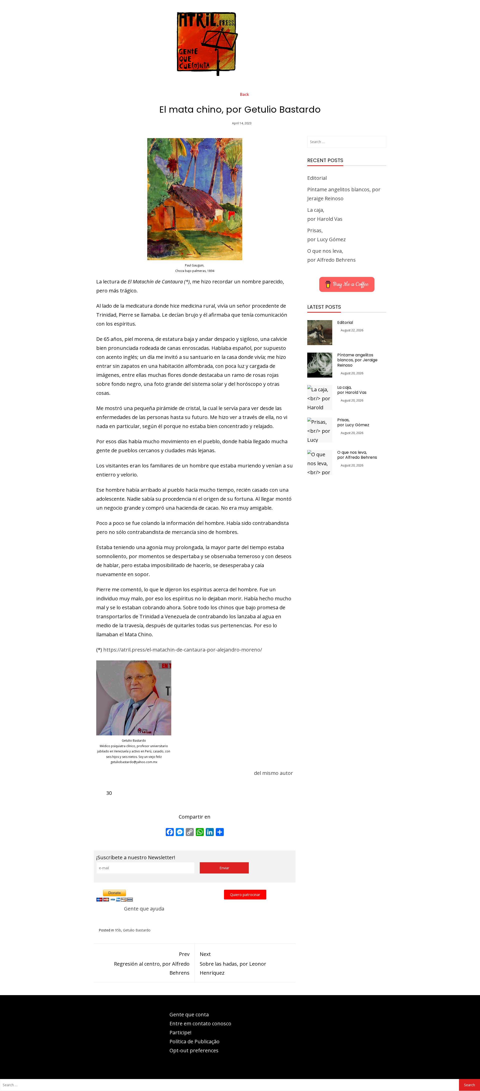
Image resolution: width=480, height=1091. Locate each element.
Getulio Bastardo (136, 930)
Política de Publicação (195, 1041)
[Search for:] (346, 142)
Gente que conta (189, 1014)
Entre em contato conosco (200, 1023)
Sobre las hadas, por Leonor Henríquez (233, 963)
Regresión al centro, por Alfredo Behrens (152, 963)
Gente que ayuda (144, 908)
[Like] (100, 793)
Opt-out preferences (194, 1050)
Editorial (317, 178)
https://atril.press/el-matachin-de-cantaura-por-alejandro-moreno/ (182, 649)
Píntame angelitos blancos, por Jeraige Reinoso (357, 360)
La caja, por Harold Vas (351, 390)
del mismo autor (273, 773)
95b (118, 930)
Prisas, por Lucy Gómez (353, 422)
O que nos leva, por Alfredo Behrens (357, 454)
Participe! (181, 1032)
